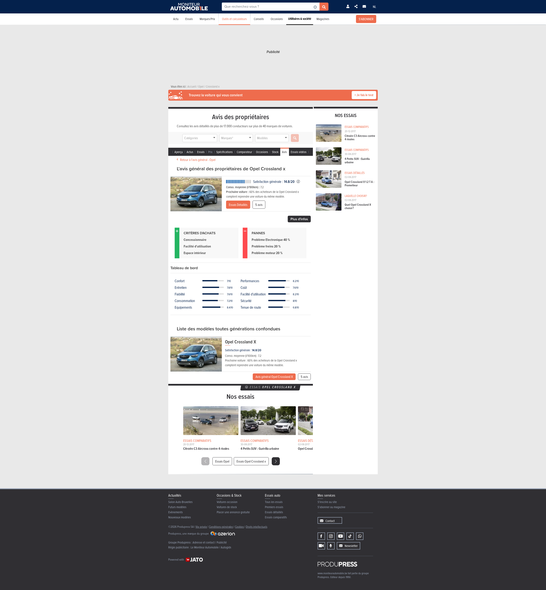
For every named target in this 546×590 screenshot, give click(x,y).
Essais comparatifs (276, 517)
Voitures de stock (227, 507)
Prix (210, 152)
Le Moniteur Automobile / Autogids (211, 547)
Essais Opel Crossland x (251, 461)
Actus (190, 152)
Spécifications (224, 152)
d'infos (299, 219)
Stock (275, 152)
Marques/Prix (207, 19)
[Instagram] (331, 536)
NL (374, 6)
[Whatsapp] (359, 536)
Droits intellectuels (256, 527)
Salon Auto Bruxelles (180, 502)
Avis (284, 152)
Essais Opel (222, 461)
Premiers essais (274, 507)
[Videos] (321, 546)
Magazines (323, 19)
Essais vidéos (298, 152)
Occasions (277, 19)
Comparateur (244, 152)
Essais (189, 19)
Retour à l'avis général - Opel (197, 159)
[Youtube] (340, 536)
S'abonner (366, 19)
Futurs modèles (177, 507)
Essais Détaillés (238, 204)
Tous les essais (274, 502)
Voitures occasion (227, 502)
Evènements (175, 512)
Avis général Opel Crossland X (274, 376)
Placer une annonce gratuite (233, 512)
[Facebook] (321, 536)
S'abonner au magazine (331, 507)
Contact (330, 521)
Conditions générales (221, 527)
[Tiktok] (350, 536)
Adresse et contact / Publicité (210, 542)
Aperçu (178, 152)
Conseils (259, 19)
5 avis (259, 204)
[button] (276, 461)
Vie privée (201, 527)
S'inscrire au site (327, 502)
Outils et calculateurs (234, 19)
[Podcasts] (331, 546)
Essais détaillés (274, 512)
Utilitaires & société (299, 18)
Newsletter (351, 546)
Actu (176, 19)
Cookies (239, 527)
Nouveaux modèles (179, 517)
